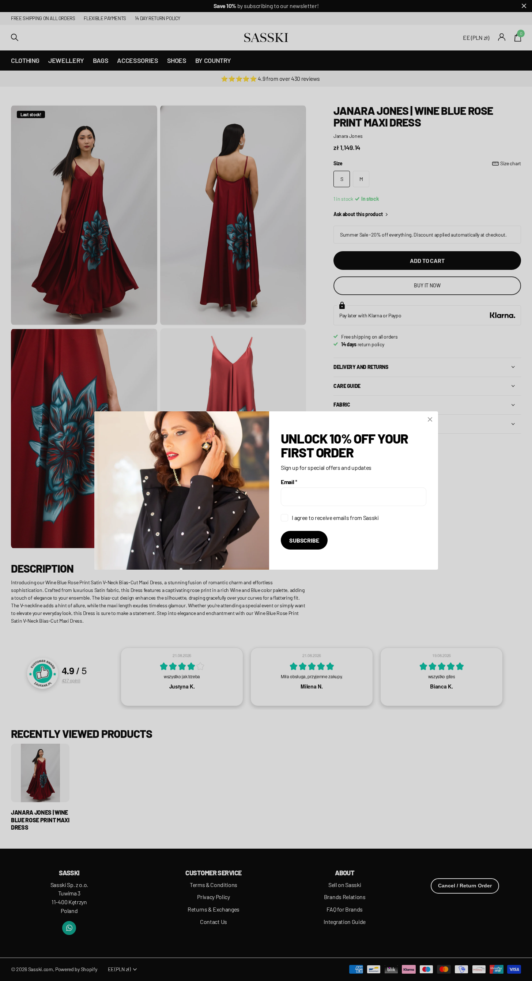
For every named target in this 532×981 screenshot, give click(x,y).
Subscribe (304, 540)
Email (289, 481)
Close (430, 419)
